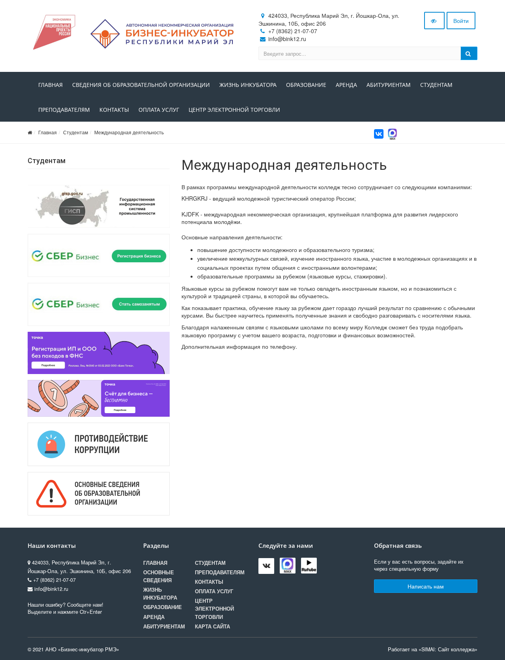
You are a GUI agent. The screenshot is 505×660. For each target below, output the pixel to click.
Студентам (436, 84)
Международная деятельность (129, 132)
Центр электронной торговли (234, 109)
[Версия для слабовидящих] (434, 20)
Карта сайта (212, 626)
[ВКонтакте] (378, 134)
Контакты (114, 109)
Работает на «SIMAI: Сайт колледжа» (432, 649)
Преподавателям (64, 109)
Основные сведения (158, 576)
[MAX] (392, 133)
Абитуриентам (389, 84)
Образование (306, 84)
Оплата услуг (158, 109)
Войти (461, 20)
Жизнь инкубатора (248, 84)
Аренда (346, 84)
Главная (50, 84)
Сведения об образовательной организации (141, 84)
